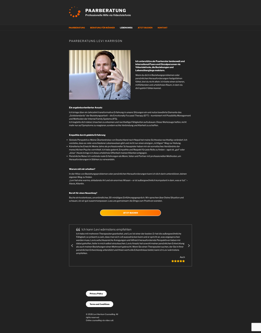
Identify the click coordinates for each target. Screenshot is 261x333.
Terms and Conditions (99, 304)
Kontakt (162, 27)
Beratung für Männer (102, 27)
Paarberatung (105, 10)
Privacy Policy (96, 293)
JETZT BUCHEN (130, 213)
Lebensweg (126, 27)
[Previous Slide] (72, 245)
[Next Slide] (189, 245)
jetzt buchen (145, 27)
